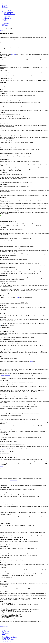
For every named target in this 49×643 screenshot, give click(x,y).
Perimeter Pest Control (7, 10)
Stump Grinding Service (7, 15)
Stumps (18, 297)
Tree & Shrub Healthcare (7, 16)
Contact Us (3, 24)
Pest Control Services (5, 7)
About (3, 3)
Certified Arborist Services (8, 13)
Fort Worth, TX (6, 21)
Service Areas (4, 19)
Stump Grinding (4, 630)
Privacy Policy (9, 641)
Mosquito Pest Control (7, 9)
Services (3, 11)
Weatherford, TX (6, 23)
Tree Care (5, 17)
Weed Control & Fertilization (8, 12)
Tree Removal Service (7, 18)
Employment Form (5, 25)
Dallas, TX (5, 20)
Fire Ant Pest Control (7, 8)
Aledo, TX (5, 22)
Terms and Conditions (3, 641)
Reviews (3, 6)
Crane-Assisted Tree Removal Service (9, 14)
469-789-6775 (2, 30)
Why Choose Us (4, 5)
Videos (3, 4)
